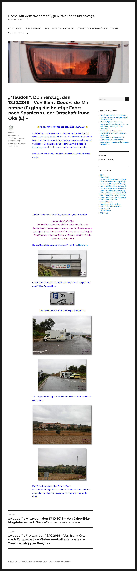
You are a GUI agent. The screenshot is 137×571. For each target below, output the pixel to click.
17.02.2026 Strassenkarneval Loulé (112, 138)
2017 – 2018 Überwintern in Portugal (113, 195)
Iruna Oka (11, 144)
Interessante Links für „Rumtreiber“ (59, 28)
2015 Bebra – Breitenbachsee (110, 206)
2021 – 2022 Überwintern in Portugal (113, 186)
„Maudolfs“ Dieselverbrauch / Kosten (92, 28)
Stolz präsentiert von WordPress (60, 562)
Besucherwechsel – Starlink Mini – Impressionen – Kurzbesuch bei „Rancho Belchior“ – (114, 142)
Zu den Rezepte (105, 211)
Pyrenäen (36, 147)
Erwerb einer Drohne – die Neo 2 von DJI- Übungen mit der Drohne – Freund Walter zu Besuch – (114, 117)
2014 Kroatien (105, 209)
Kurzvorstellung (15, 28)
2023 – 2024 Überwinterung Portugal (113, 182)
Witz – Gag (104, 213)
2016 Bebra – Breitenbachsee (110, 204)
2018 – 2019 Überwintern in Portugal (113, 193)
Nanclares (83, 245)
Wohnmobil (104, 177)
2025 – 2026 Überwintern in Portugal (113, 179)
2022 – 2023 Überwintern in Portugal (113, 184)
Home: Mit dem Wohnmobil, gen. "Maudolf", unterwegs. (51, 16)
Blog (18, 141)
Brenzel (11, 132)
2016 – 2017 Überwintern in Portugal (113, 197)
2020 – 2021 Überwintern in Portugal (113, 188)
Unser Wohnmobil (33, 28)
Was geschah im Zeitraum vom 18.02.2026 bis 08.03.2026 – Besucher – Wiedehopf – (114, 133)
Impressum (116, 28)
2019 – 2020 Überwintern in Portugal (113, 191)
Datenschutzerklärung (18, 33)
